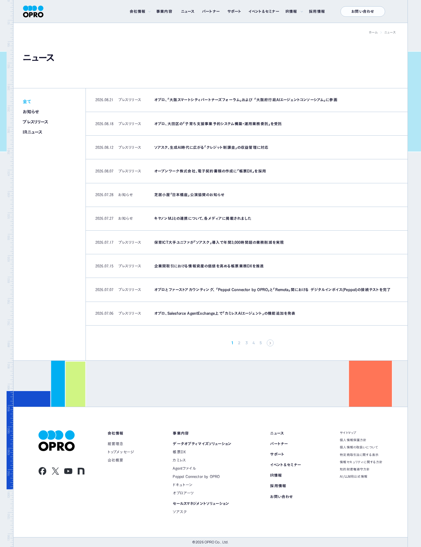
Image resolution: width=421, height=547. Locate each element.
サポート (234, 11)
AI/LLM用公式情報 (353, 476)
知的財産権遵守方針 (355, 469)
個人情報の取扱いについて (359, 447)
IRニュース (32, 132)
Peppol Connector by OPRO (196, 476)
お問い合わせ (362, 11)
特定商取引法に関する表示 (359, 454)
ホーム (373, 32)
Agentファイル (184, 468)
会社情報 (138, 11)
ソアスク (180, 511)
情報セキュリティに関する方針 (361, 462)
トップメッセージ (121, 452)
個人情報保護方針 (353, 440)
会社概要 (116, 460)
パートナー (211, 11)
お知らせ (31, 111)
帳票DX (179, 452)
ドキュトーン (182, 485)
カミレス (179, 460)
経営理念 (116, 443)
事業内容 (164, 11)
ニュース (188, 11)
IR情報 (291, 11)
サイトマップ (348, 432)
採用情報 (317, 11)
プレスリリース (35, 122)
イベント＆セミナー (263, 11)
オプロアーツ (183, 493)
